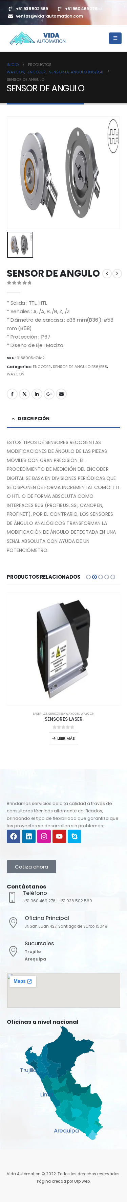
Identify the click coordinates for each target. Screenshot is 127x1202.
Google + (49, 394)
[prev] (107, 273)
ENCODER (42, 366)
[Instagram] (44, 836)
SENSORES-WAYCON (63, 713)
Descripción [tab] (33, 418)
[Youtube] (59, 836)
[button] (88, 577)
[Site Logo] (37, 38)
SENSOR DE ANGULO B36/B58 (80, 366)
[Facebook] (13, 836)
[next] (117, 273)
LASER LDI (40, 713)
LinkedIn (36, 394)
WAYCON (15, 374)
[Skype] (74, 836)
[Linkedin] (29, 836)
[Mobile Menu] (115, 38)
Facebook (12, 394)
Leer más (66, 738)
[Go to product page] (63, 649)
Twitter (24, 394)
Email (61, 394)
